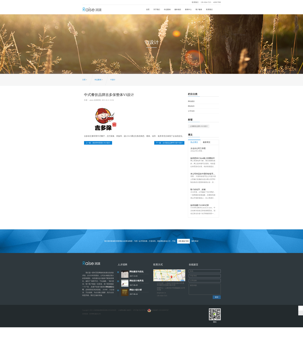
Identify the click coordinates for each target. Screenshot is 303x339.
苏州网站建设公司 (95, 314)
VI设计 (112, 80)
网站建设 (191, 101)
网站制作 (191, 106)
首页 (147, 9)
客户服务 (199, 9)
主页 (84, 80)
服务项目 (177, 9)
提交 (216, 297)
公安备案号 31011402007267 (160, 310)
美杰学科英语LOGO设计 (101, 143)
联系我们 (209, 9)
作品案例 (167, 9)
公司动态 (191, 111)
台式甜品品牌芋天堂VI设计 (173, 143)
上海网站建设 (122, 310)
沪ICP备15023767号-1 (140, 310)
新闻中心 (188, 9)
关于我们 (156, 9)
